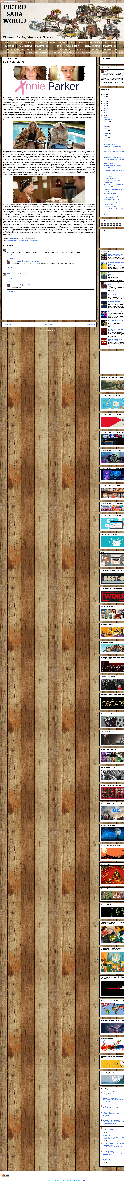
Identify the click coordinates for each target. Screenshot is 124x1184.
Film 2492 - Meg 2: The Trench (111, 1107)
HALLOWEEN (80, 49)
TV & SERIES (50, 42)
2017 (104, 112)
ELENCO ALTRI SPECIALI (13, 52)
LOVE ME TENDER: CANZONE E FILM (112, 1146)
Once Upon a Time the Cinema (112, 1120)
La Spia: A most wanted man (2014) (113, 199)
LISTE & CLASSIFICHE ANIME (37, 52)
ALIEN (117, 49)
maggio (106, 133)
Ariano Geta (106, 1159)
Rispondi (9, 254)
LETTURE (82, 42)
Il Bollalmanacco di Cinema (111, 1091)
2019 (104, 108)
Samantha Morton (34, 240)
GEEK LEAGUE (115, 42)
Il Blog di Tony (107, 1112)
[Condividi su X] (31, 238)
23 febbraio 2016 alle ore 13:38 (21, 250)
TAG (39, 49)
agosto (106, 126)
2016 (104, 115)
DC (54, 49)
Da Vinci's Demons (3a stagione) (112, 165)
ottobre (106, 121)
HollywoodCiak (107, 1106)
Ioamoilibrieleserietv (109, 1128)
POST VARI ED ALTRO (98, 42)
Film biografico (11, 240)
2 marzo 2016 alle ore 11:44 (31, 284)
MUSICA (62, 42)
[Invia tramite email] (27, 238)
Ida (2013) (106, 191)
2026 (104, 92)
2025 (104, 94)
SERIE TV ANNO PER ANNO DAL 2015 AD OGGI (100, 46)
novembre (107, 119)
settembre (107, 124)
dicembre (107, 117)
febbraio (106, 140)
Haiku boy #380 (107, 1160)
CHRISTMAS (94, 49)
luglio (105, 128)
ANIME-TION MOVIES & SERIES (62, 52)
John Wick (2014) (108, 186)
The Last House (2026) (108, 1093)
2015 (104, 214)
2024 (104, 96)
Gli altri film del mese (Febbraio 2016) (113, 142)
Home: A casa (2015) (109, 163)
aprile (106, 135)
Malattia (27, 240)
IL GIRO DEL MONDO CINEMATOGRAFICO (19, 49)
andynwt (73, 1180)
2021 (104, 103)
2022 (104, 101)
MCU (47, 49)
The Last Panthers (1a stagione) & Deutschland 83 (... (113, 196)
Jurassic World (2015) (109, 144)
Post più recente (8, 324)
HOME (7, 42)
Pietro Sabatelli (16, 261)
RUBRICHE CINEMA (72, 46)
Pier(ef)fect (106, 1135)
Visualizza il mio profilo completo (110, 84)
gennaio (106, 211)
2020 (104, 105)
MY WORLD (18, 42)
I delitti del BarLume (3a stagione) (112, 173)
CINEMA (39, 42)
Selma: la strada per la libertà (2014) (113, 208)
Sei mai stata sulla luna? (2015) (112, 178)
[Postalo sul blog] (29, 238)
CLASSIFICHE (9, 46)
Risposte (11, 258)
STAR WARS (106, 49)
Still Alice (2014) (108, 176)
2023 (104, 99)
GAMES (72, 42)
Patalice (9, 250)
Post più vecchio (90, 324)
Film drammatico (19, 240)
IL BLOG (29, 42)
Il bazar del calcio (108, 1151)
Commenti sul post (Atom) (52, 330)
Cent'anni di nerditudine (110, 1098)
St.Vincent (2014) (108, 204)
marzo (106, 137)
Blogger (85, 1180)
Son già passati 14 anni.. (110, 206)
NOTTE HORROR (65, 49)
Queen (9, 273)
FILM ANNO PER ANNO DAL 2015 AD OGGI (33, 46)
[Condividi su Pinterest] (34, 238)
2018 (104, 110)
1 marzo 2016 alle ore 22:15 (19, 273)
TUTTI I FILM (57, 46)
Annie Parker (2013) (109, 155)
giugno (106, 130)
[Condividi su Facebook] (32, 238)
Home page (49, 324)
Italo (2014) (107, 167)
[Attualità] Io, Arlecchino (110, 193)
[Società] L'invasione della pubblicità (113, 149)
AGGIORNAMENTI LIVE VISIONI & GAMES (92, 52)
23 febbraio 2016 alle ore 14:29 (32, 261)
